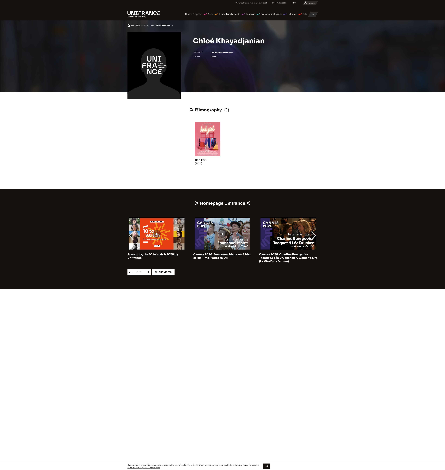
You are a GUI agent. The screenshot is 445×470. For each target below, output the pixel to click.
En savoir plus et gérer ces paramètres (143, 468)
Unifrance (292, 14)
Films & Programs (193, 14)
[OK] (266, 466)
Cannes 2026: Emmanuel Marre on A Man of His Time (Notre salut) (156, 256)
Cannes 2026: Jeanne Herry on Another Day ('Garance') (287, 256)
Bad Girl (200, 160)
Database (250, 14)
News (210, 14)
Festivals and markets (229, 14)
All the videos (163, 272)
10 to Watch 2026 (279, 3)
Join (305, 14)
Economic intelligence (271, 14)
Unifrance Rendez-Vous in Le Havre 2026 (251, 3)
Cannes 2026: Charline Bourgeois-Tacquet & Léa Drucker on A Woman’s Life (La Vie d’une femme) (222, 258)
